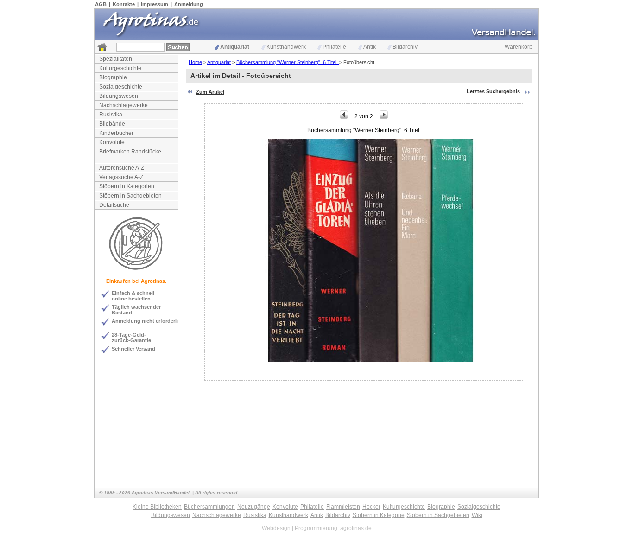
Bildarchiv (405, 47)
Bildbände (112, 124)
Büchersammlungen (209, 507)
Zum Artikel (210, 92)
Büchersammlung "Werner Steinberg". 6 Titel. (287, 62)
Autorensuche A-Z (121, 168)
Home (195, 62)
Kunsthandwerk (286, 47)
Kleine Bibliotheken (157, 507)
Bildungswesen (118, 96)
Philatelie (334, 47)
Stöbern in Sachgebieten (130, 195)
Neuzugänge (253, 507)
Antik (369, 47)
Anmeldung (188, 4)
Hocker (371, 507)
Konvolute (112, 142)
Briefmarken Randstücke (130, 151)
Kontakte (124, 4)
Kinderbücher (116, 133)
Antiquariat (234, 47)
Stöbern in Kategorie (379, 515)
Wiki (477, 515)
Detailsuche (114, 205)
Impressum (154, 4)
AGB (101, 4)
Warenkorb (518, 47)
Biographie (113, 77)
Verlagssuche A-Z (121, 177)
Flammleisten (343, 507)
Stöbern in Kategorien (126, 186)
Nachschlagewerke (123, 105)
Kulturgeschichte (120, 68)
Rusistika (110, 114)
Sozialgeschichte (120, 86)
